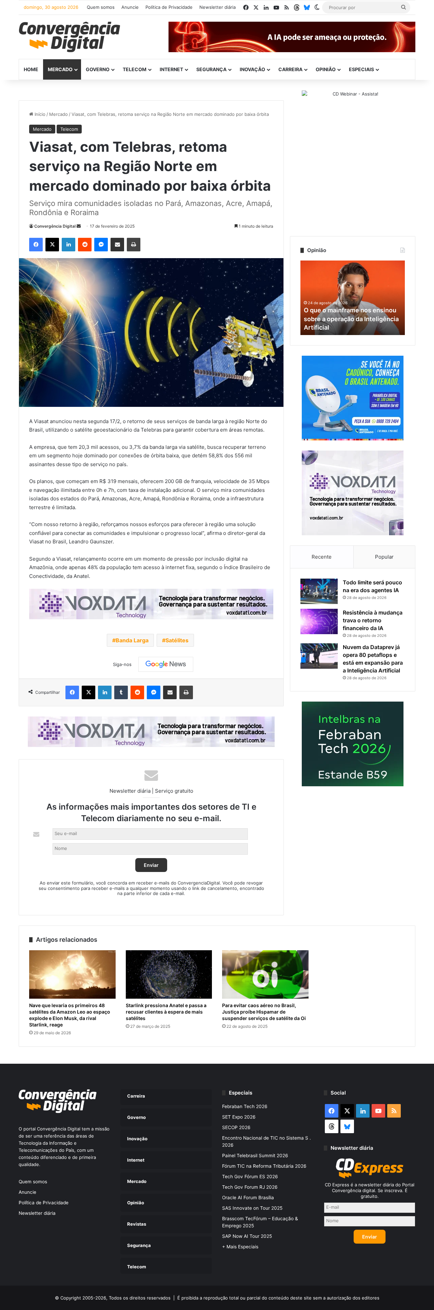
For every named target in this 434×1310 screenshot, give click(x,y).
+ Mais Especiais (240, 1246)
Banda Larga (132, 640)
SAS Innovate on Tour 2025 (252, 1208)
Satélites (177, 640)
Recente (322, 557)
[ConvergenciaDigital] (69, 37)
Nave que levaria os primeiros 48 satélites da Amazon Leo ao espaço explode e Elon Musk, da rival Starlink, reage (69, 1014)
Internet (171, 69)
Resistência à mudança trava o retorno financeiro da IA (372, 620)
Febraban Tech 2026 (245, 1106)
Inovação (252, 69)
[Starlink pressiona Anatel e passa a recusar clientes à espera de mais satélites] (169, 974)
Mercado (60, 69)
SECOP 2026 (236, 1127)
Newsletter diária (217, 7)
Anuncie (130, 7)
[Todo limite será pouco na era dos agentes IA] (319, 591)
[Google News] (165, 664)
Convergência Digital (55, 226)
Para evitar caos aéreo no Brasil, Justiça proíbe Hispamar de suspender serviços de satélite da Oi (264, 1011)
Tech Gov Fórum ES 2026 (250, 1176)
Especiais (361, 69)
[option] (352, 298)
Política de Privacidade (169, 7)
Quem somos (101, 7)
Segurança (211, 69)
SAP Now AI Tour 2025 (247, 1236)
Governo (98, 69)
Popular (384, 557)
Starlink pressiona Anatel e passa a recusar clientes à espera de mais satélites (166, 1011)
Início (39, 114)
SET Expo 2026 (239, 1117)
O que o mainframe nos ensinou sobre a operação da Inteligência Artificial (351, 319)
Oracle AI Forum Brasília (248, 1197)
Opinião (326, 69)
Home (31, 69)
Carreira (290, 69)
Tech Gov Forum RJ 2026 (250, 1187)
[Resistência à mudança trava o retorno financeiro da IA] (319, 621)
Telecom (134, 69)
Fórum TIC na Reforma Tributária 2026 (264, 1166)
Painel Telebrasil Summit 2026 (255, 1155)
